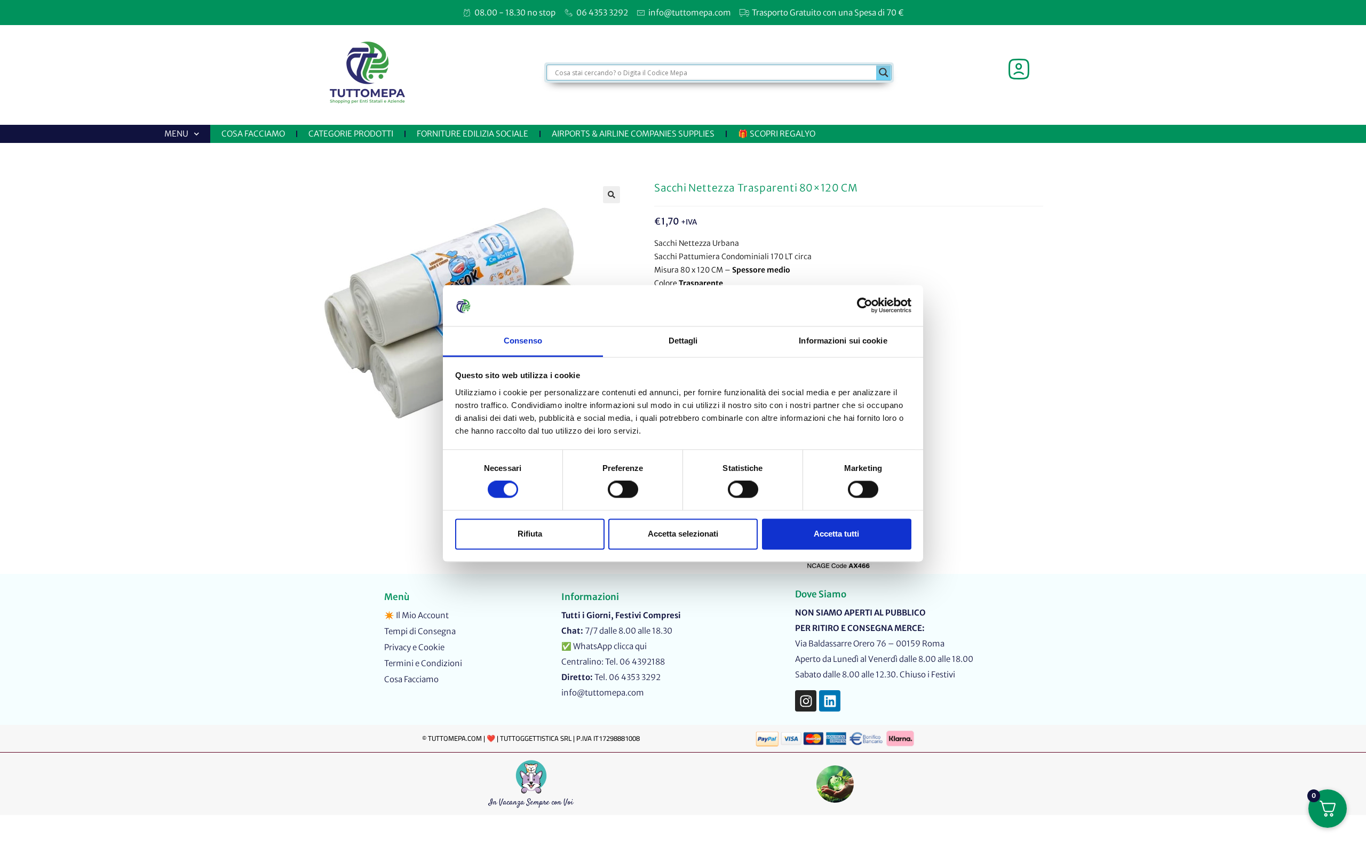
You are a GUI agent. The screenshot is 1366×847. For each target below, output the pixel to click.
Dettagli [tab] (683, 340)
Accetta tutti (836, 533)
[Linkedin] (829, 701)
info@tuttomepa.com (602, 693)
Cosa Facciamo (253, 134)
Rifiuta (530, 533)
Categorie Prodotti (350, 134)
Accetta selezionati (683, 533)
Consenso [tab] (523, 340)
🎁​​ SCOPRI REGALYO (776, 134)
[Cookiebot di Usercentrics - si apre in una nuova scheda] (864, 306)
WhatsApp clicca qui (610, 646)
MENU (176, 134)
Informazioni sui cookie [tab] (843, 340)
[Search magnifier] (883, 72)
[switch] (623, 489)
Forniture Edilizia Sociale (472, 134)
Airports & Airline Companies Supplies (633, 134)
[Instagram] (805, 701)
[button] (611, 194)
